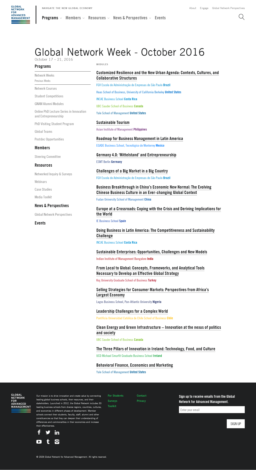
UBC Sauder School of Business (114, 106)
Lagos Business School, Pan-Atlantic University (124, 302)
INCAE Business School (109, 99)
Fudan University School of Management (120, 199)
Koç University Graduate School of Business (121, 280)
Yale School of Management (112, 113)
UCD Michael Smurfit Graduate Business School (124, 356)
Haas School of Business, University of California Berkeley (130, 92)
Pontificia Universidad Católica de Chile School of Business (131, 318)
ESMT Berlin (103, 162)
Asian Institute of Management (114, 129)
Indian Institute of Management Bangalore (121, 259)
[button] (240, 17)
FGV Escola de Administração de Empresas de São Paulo (129, 85)
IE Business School (107, 221)
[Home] (20, 15)
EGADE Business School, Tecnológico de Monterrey (125, 145)
